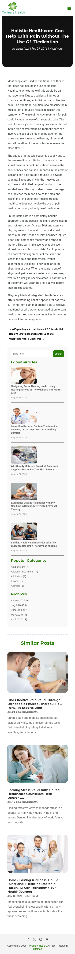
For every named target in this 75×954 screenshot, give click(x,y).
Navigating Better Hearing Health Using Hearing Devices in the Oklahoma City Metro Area (36, 389)
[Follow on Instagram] (40, 939)
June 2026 (16, 610)
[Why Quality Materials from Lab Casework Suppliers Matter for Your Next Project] (24, 455)
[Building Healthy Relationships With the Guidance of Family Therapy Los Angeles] (24, 532)
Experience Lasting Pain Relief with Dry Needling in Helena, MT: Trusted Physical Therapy (34, 506)
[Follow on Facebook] (28, 939)
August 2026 (18, 600)
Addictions (16, 576)
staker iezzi (22, 48)
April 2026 (16, 619)
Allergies (15, 585)
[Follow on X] (34, 939)
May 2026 (16, 614)
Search (58, 353)
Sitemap (37, 948)
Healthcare (56, 48)
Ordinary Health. (38, 945)
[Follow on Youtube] (46, 939)
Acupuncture (18, 566)
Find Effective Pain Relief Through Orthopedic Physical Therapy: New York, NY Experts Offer (35, 703)
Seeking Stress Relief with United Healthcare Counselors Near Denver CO (34, 793)
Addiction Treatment (22, 571)
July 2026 (16, 605)
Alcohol (15, 581)
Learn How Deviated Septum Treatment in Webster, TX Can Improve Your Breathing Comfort (34, 429)
